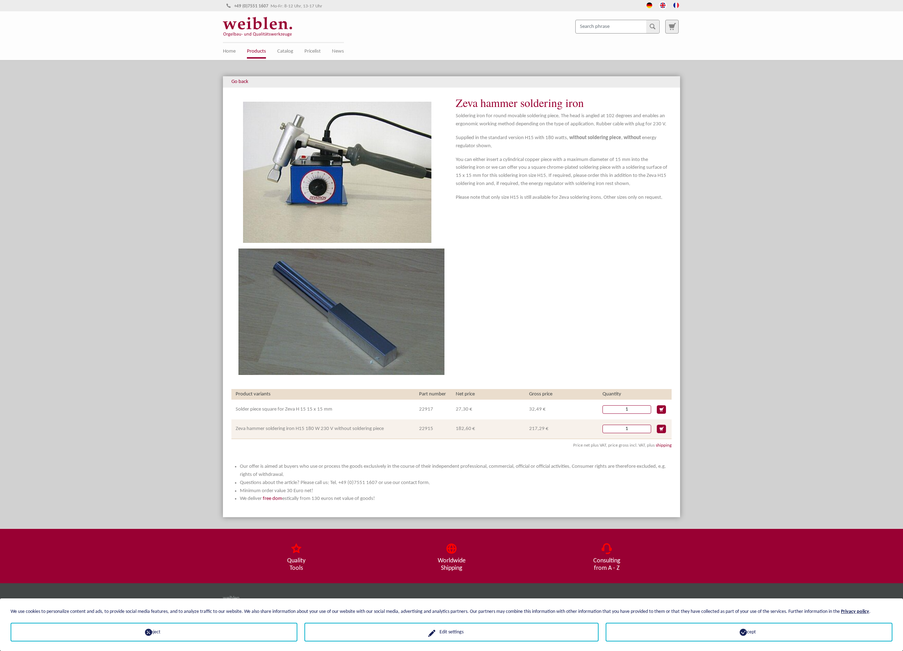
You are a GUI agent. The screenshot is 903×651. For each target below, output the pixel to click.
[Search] (652, 26)
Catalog (285, 51)
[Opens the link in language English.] (663, 4)
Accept (749, 632)
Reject (154, 632)
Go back (239, 81)
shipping (664, 445)
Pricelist (312, 51)
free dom (272, 498)
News (338, 51)
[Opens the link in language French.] (676, 4)
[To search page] (672, 26)
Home (229, 51)
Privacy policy (855, 611)
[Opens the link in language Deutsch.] (649, 4)
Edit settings (451, 632)
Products (256, 51)
